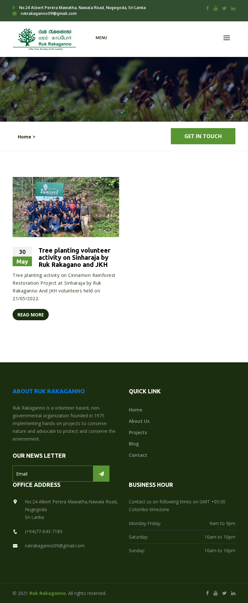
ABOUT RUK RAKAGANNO (49, 391)
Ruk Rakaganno (47, 593)
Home (135, 410)
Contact (138, 455)
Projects (138, 432)
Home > (27, 137)
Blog (134, 444)
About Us (139, 421)
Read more (30, 315)
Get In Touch (203, 136)
